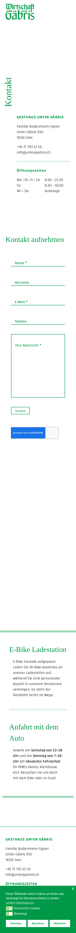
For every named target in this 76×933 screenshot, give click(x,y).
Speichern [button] (38, 923)
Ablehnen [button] (60, 923)
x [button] (73, 888)
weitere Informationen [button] (20, 902)
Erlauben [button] (16, 923)
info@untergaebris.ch (33, 152)
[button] (9, 908)
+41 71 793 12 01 (29, 146)
